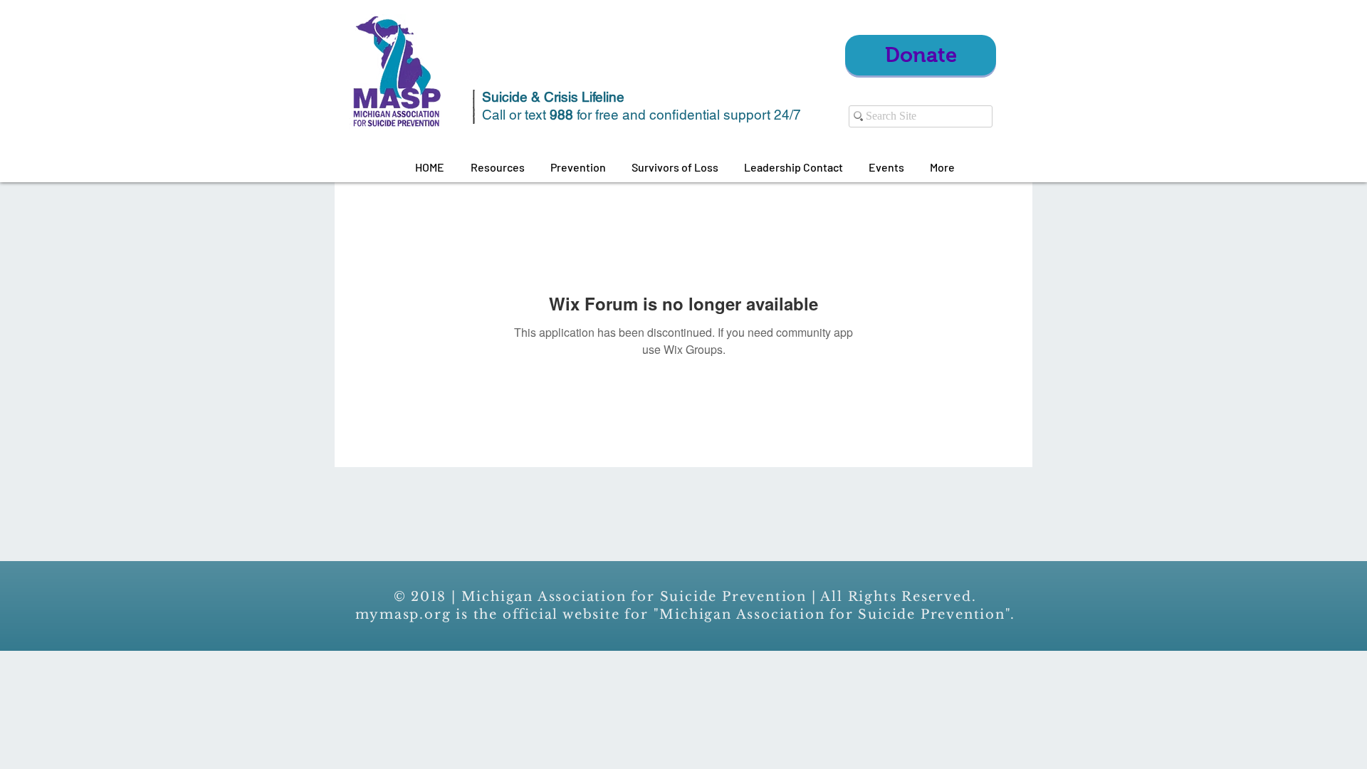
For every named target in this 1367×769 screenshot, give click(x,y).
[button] (497, 167)
